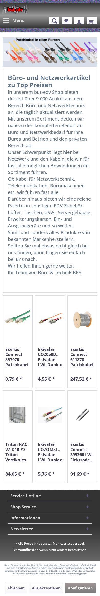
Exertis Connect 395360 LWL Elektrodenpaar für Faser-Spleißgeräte (82, 452)
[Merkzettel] (67, 20)
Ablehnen (15, 587)
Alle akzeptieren (46, 587)
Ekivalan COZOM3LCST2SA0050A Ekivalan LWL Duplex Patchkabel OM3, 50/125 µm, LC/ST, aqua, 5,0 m (50, 452)
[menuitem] (13, 20)
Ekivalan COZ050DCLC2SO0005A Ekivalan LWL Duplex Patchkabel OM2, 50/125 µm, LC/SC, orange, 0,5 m (50, 357)
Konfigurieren (80, 587)
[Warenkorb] (92, 20)
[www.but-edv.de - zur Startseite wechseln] (15, 9)
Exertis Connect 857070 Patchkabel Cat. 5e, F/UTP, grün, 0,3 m (16, 357)
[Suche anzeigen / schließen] (54, 20)
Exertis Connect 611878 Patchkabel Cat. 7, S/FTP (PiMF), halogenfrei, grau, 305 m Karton (82, 357)
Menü (18, 20)
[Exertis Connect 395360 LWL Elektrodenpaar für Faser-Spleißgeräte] (82, 415)
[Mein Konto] (79, 20)
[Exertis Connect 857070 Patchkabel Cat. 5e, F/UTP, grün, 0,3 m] (17, 320)
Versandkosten (26, 549)
